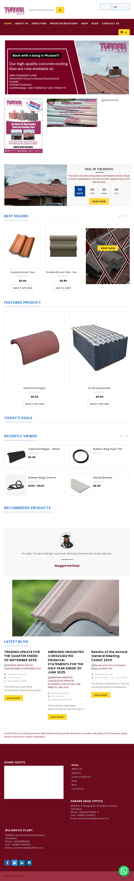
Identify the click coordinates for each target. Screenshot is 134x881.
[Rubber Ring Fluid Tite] (81, 456)
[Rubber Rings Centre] (16, 485)
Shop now (99, 201)
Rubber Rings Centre (42, 477)
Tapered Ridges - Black (44, 449)
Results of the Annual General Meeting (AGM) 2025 (109, 656)
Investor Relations (81, 776)
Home (75, 764)
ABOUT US (77, 768)
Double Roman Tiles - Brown (63, 272)
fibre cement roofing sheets (55, 733)
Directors (76, 773)
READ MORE (13, 698)
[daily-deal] (35, 185)
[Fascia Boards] (81, 485)
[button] (63, 288)
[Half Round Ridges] (34, 347)
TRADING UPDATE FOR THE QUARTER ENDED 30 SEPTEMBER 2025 (22, 656)
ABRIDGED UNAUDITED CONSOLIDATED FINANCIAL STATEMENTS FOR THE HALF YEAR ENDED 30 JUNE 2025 (66, 662)
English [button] (121, 6)
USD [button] (104, 6)
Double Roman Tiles (22, 272)
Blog (74, 784)
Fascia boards (112, 733)
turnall (22, 674)
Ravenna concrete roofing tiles (87, 733)
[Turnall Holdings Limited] (14, 10)
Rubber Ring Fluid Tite (107, 449)
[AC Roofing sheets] (99, 347)
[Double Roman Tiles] (22, 246)
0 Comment (14, 677)
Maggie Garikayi (118, 566)
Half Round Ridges (35, 388)
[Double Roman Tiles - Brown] (63, 246)
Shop (74, 780)
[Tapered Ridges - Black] (16, 456)
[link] (23, 126)
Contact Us (78, 788)
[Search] (60, 10)
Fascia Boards (102, 477)
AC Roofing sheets (99, 388)
